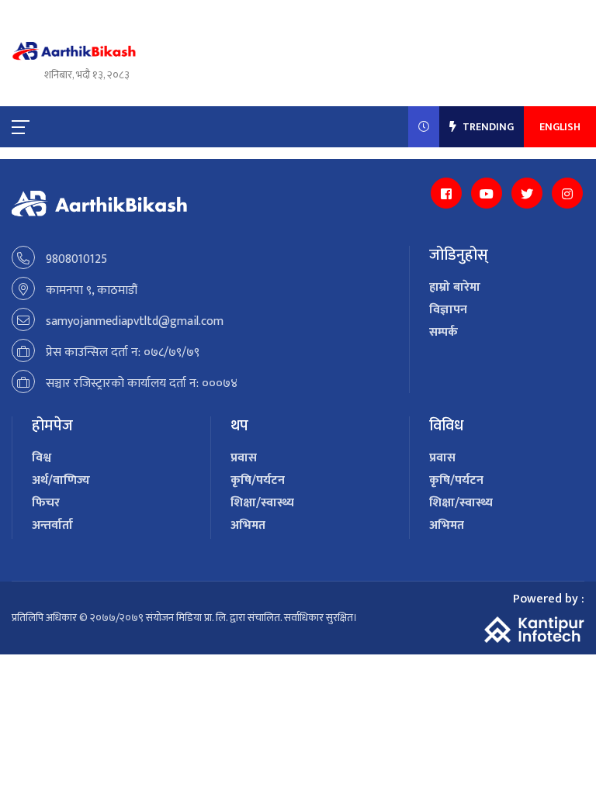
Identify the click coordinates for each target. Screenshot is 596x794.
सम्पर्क (443, 332)
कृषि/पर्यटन (257, 480)
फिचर (46, 502)
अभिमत (247, 525)
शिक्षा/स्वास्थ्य (262, 502)
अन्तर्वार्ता (52, 525)
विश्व (41, 457)
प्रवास (243, 457)
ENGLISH (559, 127)
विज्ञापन (448, 309)
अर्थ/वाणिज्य (61, 480)
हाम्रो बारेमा (454, 287)
